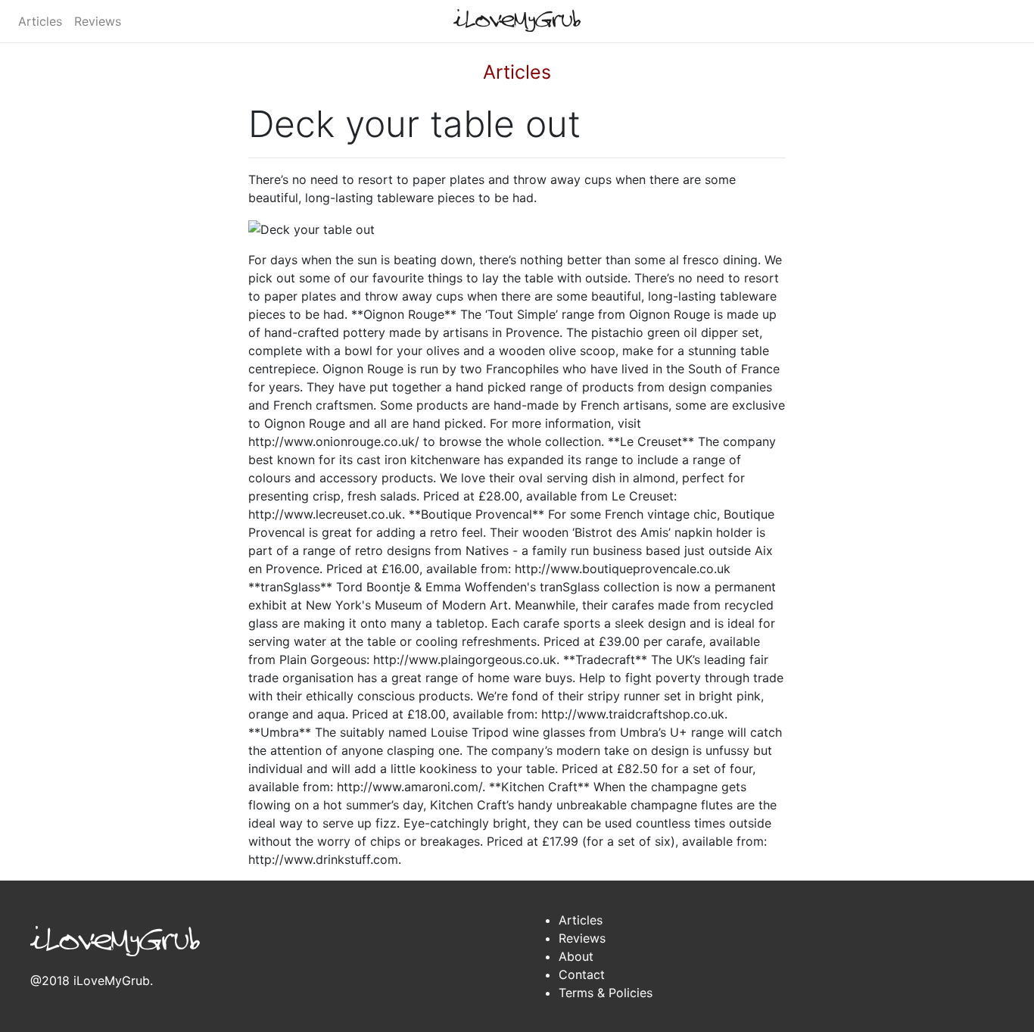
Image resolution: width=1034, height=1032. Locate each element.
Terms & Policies (605, 992)
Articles (40, 21)
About (576, 956)
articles (517, 72)
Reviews (97, 21)
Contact (582, 974)
